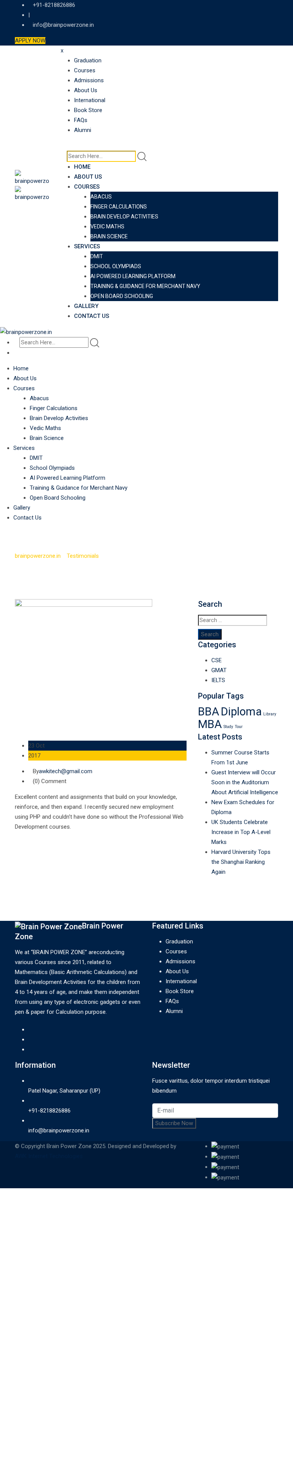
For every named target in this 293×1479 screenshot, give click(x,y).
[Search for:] (232, 620)
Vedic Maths (107, 226)
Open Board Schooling (121, 296)
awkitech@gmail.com (65, 771)
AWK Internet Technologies (49, 1156)
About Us (85, 90)
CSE (216, 660)
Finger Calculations (118, 207)
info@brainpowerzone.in (63, 24)
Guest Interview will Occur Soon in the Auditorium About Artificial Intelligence (244, 782)
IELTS (218, 680)
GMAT (219, 670)
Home (82, 166)
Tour (239, 726)
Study (228, 726)
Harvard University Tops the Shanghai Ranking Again (240, 862)
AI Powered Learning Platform (132, 276)
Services (87, 246)
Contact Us (91, 316)
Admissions (89, 80)
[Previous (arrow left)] (13, 739)
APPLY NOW (30, 40)
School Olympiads (115, 266)
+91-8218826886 (49, 1110)
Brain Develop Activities (124, 216)
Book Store (88, 110)
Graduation (87, 60)
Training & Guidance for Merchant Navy (145, 286)
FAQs (80, 120)
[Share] (251, 8)
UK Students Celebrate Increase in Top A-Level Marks (240, 832)
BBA (208, 711)
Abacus (101, 197)
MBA (210, 724)
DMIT (96, 256)
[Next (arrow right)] (279, 739)
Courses (84, 70)
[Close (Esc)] (267, 8)
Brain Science (109, 236)
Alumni (82, 130)
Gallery (86, 306)
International (89, 100)
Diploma (241, 711)
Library (269, 714)
